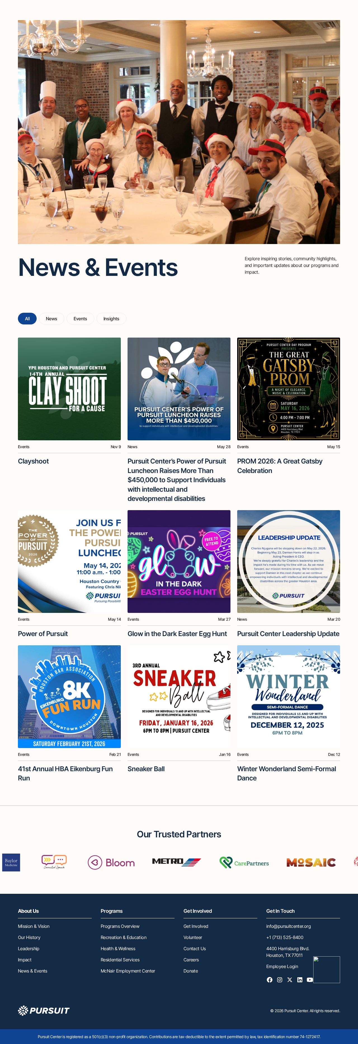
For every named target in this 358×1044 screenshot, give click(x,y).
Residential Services (120, 959)
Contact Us (194, 948)
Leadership (28, 948)
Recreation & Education (123, 937)
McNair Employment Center (128, 971)
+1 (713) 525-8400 (284, 937)
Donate (190, 971)
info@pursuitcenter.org (288, 926)
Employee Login (282, 966)
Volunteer (192, 937)
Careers (191, 959)
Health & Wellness (118, 948)
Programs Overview (120, 926)
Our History (29, 937)
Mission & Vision (34, 926)
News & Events (32, 971)
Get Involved (195, 926)
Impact (24, 959)
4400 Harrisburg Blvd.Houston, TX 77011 (287, 952)
